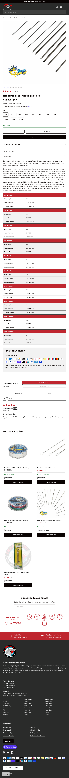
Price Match (7, 730)
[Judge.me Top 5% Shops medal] (44, 623)
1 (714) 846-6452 (9, 685)
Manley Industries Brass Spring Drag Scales (16, 574)
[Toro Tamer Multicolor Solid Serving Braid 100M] (18, 504)
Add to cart (46, 131)
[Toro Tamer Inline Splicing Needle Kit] (51, 504)
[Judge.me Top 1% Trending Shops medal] (60, 617)
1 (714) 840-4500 (9, 687)
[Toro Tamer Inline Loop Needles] (51, 451)
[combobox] (34, 12)
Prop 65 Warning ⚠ (9, 151)
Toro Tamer (6, 87)
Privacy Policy (8, 733)
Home (4, 18)
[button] (61, 7)
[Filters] (5, 399)
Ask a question (44, 386)
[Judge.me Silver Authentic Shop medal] (52, 617)
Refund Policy (34, 733)
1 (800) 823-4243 (9, 683)
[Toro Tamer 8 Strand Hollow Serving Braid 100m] (18, 451)
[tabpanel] (34, 252)
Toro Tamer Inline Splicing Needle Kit (49, 520)
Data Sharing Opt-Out (37, 736)
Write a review (44, 382)
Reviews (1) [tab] (18, 393)
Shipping (5, 103)
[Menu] (65, 7)
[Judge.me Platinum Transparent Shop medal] (37, 617)
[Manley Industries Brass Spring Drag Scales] (18, 556)
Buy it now (34, 137)
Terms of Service (8, 736)
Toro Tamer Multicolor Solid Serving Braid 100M (16, 521)
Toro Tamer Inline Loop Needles (47, 468)
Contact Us (7, 727)
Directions (8, 741)
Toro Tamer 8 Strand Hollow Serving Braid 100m (16, 469)
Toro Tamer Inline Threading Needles (17, 18)
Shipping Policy (35, 730)
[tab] (7, 156)
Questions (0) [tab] (50, 393)
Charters (33, 727)
